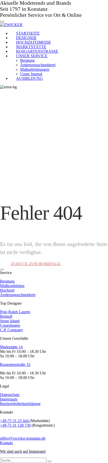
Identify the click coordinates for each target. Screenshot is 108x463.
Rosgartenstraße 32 (15, 364)
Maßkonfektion (12, 286)
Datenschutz (10, 394)
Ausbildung (29, 78)
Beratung (7, 281)
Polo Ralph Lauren (15, 312)
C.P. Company (11, 330)
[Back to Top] (2, 269)
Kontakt (6, 443)
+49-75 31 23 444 (15, 421)
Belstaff (6, 316)
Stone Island (10, 321)
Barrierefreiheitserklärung (20, 404)
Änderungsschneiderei (17, 295)
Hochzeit (7, 290)
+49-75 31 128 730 (15, 425)
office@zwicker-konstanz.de (22, 438)
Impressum (8, 399)
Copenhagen (10, 325)
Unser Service (31, 56)
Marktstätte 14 (11, 347)
